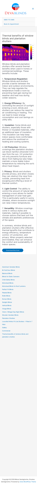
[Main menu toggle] (33, 9)
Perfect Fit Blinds (7, 289)
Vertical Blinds (6, 305)
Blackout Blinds (7, 273)
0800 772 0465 (9, 20)
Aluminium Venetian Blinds (11, 267)
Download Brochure (12, 250)
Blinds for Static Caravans (10, 276)
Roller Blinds (6, 296)
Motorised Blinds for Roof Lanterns (14, 286)
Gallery (4, 327)
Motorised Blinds (7, 283)
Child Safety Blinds (8, 280)
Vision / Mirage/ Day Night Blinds (13, 312)
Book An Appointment (11, 24)
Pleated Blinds (7, 293)
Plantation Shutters (8, 318)
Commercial (6, 331)
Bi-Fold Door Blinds (8, 270)
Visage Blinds (6, 309)
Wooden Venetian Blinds (10, 315)
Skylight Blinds (7, 302)
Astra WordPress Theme (28, 482)
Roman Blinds (6, 299)
